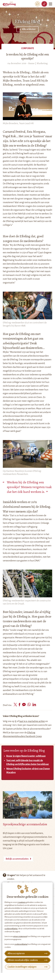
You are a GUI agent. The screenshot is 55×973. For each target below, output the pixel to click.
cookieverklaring (11, 929)
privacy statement (20, 936)
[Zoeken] (37, 4)
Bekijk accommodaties (17, 859)
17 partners (21, 902)
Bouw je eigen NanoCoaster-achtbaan (26, 756)
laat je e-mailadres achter (32, 721)
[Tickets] (44, 4)
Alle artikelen (29, 29)
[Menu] (51, 4)
